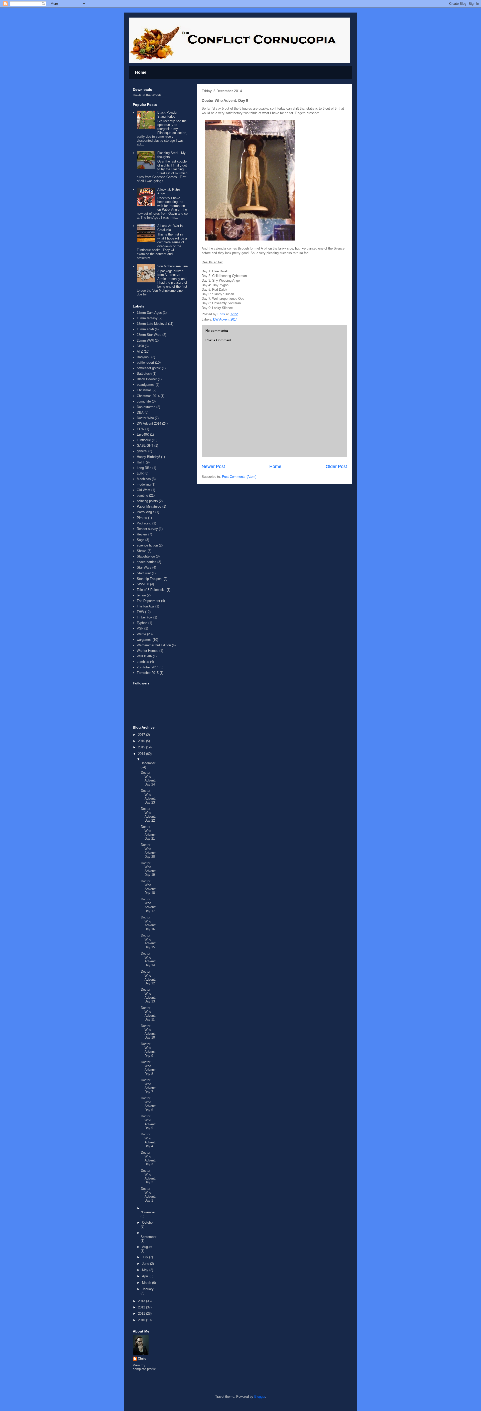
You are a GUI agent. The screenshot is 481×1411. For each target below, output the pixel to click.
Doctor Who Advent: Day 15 (148, 941)
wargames (144, 640)
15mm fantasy (147, 318)
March (147, 1283)
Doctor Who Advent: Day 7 (148, 1086)
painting (142, 495)
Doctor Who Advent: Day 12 (148, 977)
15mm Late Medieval (152, 324)
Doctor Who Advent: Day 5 (148, 1122)
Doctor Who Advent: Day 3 (148, 1158)
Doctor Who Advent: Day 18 (148, 887)
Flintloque (144, 440)
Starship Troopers (150, 579)
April (146, 1276)
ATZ (140, 351)
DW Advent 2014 (225, 319)
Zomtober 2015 (148, 673)
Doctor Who (145, 418)
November (148, 1212)
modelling (144, 484)
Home (140, 72)
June (146, 1264)
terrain (141, 595)
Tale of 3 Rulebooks (151, 590)
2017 (142, 735)
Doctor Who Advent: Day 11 (148, 1014)
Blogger (259, 1396)
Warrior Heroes (147, 651)
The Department (148, 601)
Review (142, 534)
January (148, 1289)
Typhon (142, 623)
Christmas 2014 (148, 396)
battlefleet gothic (149, 368)
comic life (144, 401)
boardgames (146, 384)
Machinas (144, 479)
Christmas (144, 390)
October (148, 1222)
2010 (142, 1320)
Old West (143, 490)
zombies (143, 662)
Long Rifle (144, 468)
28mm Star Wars (149, 335)
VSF (140, 628)
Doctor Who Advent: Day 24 (148, 778)
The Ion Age (145, 606)
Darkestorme (146, 407)
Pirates (142, 518)
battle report (145, 362)
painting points (147, 501)
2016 (142, 741)
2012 (142, 1307)
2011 (142, 1313)
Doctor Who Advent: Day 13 (148, 995)
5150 (140, 346)
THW (140, 612)
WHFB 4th (144, 656)
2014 (142, 754)
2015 (142, 747)
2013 (142, 1301)
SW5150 (143, 584)
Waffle (141, 634)
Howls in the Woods (147, 95)
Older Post (336, 466)
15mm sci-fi (145, 329)
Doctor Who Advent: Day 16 (148, 923)
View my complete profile (144, 1367)
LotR (140, 473)
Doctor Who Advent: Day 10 (148, 1032)
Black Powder (147, 379)
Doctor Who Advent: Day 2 (148, 1176)
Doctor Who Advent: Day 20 (148, 850)
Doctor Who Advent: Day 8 (148, 1068)
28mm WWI (145, 340)
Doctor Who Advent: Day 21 (148, 832)
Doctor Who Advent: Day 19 (148, 869)
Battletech (144, 373)
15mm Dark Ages (149, 313)
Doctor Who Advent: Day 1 (148, 1194)
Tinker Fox (144, 617)
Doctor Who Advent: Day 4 (148, 1140)
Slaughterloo (146, 556)
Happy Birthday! (148, 457)
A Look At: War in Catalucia (170, 228)
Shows (142, 551)
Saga (140, 540)
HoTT (141, 462)
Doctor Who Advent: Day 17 (148, 905)
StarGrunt (144, 573)
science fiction (147, 545)
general (142, 451)
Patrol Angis (145, 512)
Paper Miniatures (149, 506)
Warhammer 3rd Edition (154, 645)
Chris (142, 1358)
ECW (140, 429)
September (148, 1237)
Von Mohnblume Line (172, 266)
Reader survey (147, 529)
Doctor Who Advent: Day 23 (148, 796)
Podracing (144, 523)
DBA (140, 412)
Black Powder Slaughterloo (167, 114)
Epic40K (143, 434)
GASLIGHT (145, 445)
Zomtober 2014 (148, 667)
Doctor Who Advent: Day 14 (148, 959)
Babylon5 (143, 357)
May (145, 1270)
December (148, 763)
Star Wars (144, 567)
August (147, 1247)
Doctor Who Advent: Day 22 (148, 814)
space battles (146, 562)
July (145, 1257)
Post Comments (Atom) (239, 477)
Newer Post (213, 466)
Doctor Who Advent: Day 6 (148, 1104)
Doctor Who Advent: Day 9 (148, 1050)
